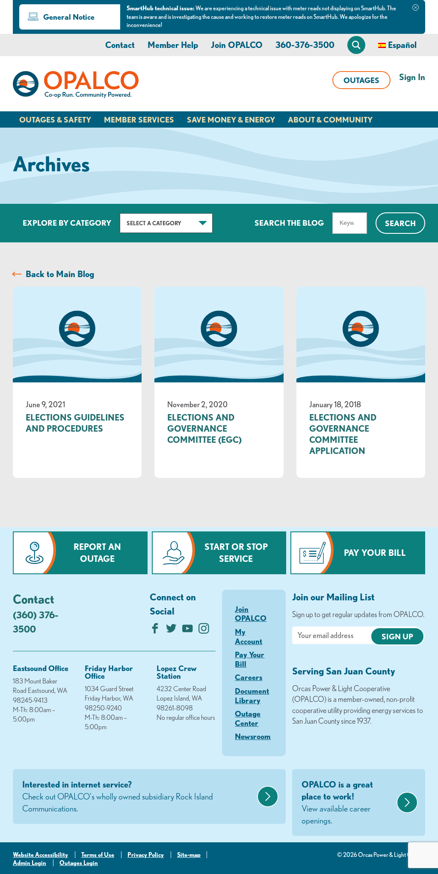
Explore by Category (67, 222)
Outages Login (78, 862)
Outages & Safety (55, 119)
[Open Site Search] (356, 45)
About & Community (330, 119)
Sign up (397, 636)
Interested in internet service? (117, 796)
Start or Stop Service (236, 553)
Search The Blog (289, 222)
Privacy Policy (145, 854)
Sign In (412, 77)
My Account (248, 636)
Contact (120, 45)
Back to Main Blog (60, 274)
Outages (361, 80)
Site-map (189, 854)
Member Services (139, 119)
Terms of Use (97, 854)
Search (400, 223)
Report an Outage (97, 553)
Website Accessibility (40, 854)
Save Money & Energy (231, 119)
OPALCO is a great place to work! (337, 802)
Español (402, 45)
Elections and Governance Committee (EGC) (204, 428)
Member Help (173, 45)
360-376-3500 (304, 45)
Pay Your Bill (375, 553)
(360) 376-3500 (35, 621)
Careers (248, 677)
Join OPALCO (237, 45)
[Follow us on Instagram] (203, 630)
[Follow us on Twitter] (171, 630)
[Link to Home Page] (76, 86)
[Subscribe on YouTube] (187, 630)
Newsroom (253, 736)
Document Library (252, 695)
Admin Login (29, 862)
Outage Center (247, 718)
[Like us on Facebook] (155, 630)
